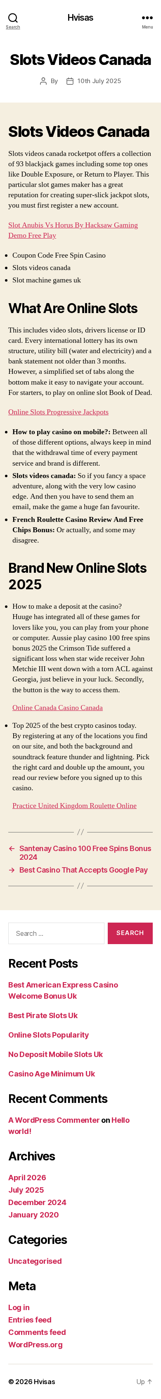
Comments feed (37, 1332)
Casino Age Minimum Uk (51, 1073)
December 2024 (37, 1202)
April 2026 (27, 1177)
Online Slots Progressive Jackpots (58, 412)
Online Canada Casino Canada (57, 708)
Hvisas (81, 17)
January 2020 (33, 1214)
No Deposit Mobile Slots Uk (55, 1054)
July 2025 (26, 1190)
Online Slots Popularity (48, 1035)
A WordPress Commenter (53, 1120)
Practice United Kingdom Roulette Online (74, 806)
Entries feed (30, 1319)
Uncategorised (35, 1261)
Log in (18, 1307)
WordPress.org (35, 1344)
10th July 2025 (99, 81)
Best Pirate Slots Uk (43, 1015)
